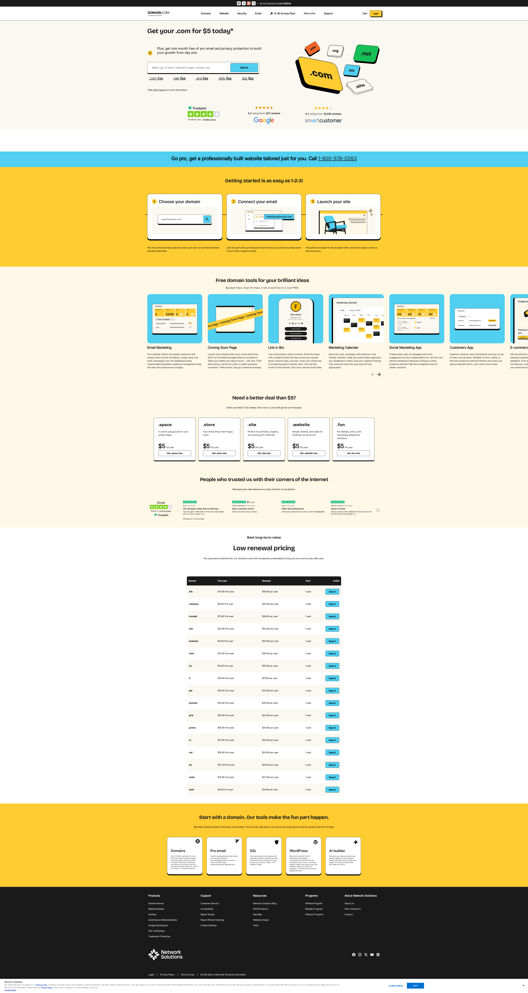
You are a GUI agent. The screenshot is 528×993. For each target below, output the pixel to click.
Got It (415, 985)
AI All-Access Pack (284, 13)
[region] (264, 331)
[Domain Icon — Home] (159, 14)
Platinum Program (314, 914)
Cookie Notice (10, 990)
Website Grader (261, 919)
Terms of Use (187, 974)
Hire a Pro (309, 13)
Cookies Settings (396, 985)
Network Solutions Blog (265, 903)
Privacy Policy (167, 974)
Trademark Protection (159, 936)
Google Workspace (158, 925)
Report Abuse (207, 914)
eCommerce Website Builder (162, 919)
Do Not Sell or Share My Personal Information (223, 974)
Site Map (257, 914)
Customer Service (210, 903)
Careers (349, 914)
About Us (349, 903)
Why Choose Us (353, 908)
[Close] (524, 986)
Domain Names (156, 903)
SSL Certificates (156, 930)
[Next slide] (379, 374)
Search (332, 591)
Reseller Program (314, 908)
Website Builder (156, 908)
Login (376, 13)
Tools (255, 925)
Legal (151, 974)
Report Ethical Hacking (212, 919)
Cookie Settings (209, 925)
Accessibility (207, 908)
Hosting (152, 914)
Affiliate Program (313, 903)
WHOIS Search (260, 908)
